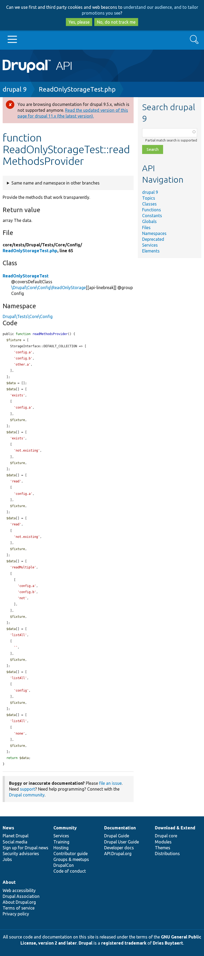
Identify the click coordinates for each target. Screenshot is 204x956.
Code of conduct (69, 871)
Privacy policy (16, 913)
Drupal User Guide (121, 841)
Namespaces (154, 233)
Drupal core (166, 835)
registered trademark (123, 943)
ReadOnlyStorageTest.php (77, 89)
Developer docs (119, 847)
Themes (162, 847)
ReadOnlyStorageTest (26, 275)
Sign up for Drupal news (25, 847)
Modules (163, 841)
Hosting (61, 847)
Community (65, 827)
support (27, 789)
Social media (15, 841)
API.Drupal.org (117, 853)
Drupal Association (21, 896)
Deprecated (153, 239)
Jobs (7, 859)
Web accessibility (19, 890)
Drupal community (27, 794)
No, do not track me (116, 22)
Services (150, 245)
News (8, 827)
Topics (148, 198)
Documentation (120, 827)
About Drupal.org (19, 902)
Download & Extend (175, 827)
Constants (152, 215)
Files (146, 227)
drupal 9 (15, 89)
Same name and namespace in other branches (55, 183)
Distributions (167, 853)
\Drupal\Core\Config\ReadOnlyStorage (48, 287)
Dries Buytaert (168, 943)
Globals (149, 221)
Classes (149, 204)
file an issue (110, 783)
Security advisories (21, 853)
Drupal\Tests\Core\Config (28, 316)
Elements (151, 250)
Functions (151, 209)
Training (61, 841)
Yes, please (79, 22)
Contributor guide (70, 853)
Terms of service (19, 908)
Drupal (85, 943)
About (9, 882)
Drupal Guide (116, 835)
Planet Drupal (15, 835)
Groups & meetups (71, 859)
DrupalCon (63, 865)
